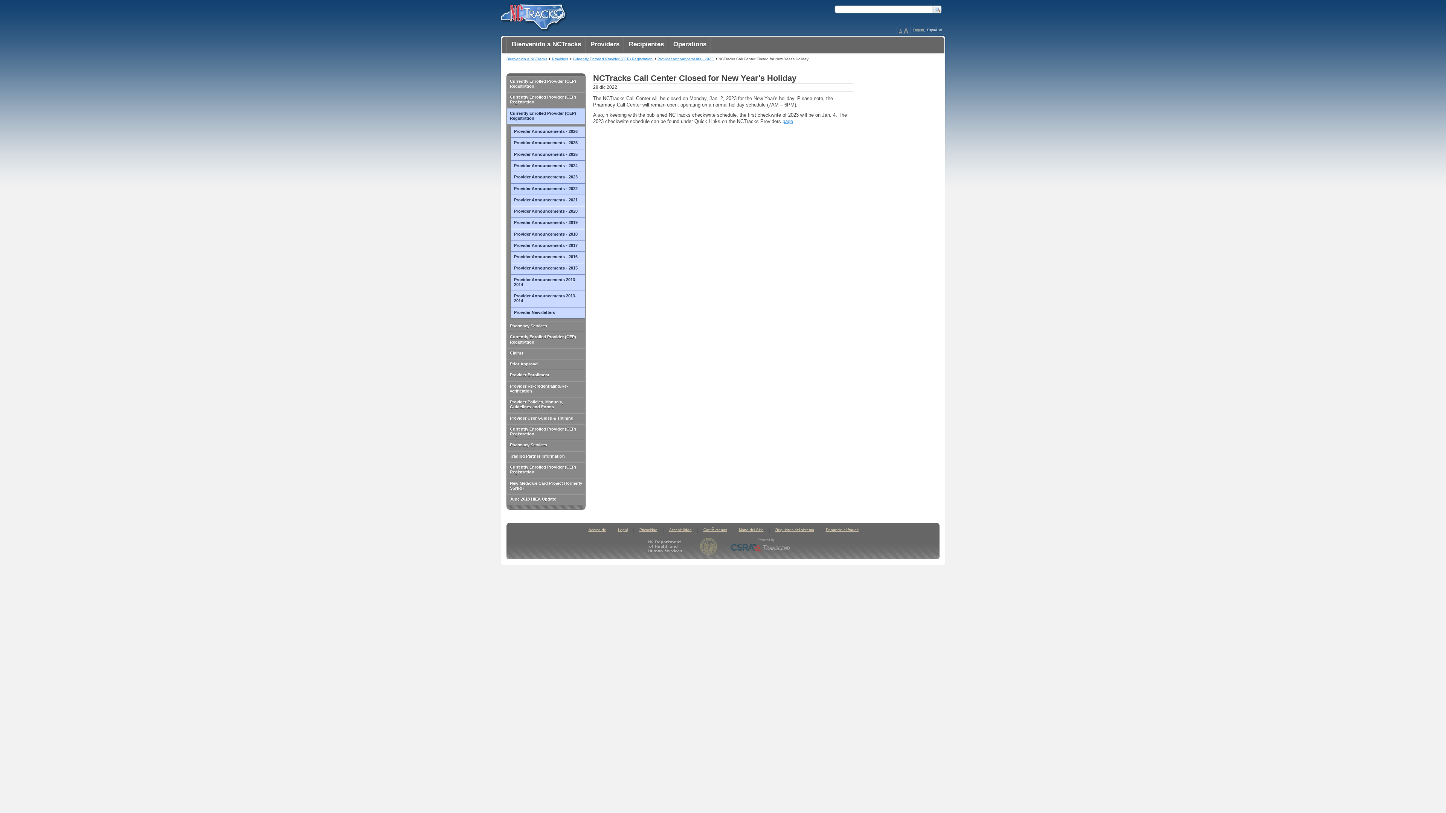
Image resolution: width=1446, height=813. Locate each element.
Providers (560, 59)
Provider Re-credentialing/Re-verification (539, 388)
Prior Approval (524, 364)
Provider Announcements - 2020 (546, 211)
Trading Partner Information (537, 456)
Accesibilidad (680, 530)
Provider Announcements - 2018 (546, 234)
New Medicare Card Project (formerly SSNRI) (546, 485)
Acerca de (597, 530)
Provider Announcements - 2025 (546, 142)
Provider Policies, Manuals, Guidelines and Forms (536, 404)
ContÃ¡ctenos (715, 530)
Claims (516, 353)
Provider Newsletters (534, 312)
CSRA (761, 546)
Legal (623, 530)
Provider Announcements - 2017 (546, 245)
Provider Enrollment (529, 375)
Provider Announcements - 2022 (546, 188)
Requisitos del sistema (794, 530)
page (787, 121)
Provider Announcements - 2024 (546, 165)
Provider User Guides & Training (542, 418)
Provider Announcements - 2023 (546, 177)
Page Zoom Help (904, 31)
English (918, 30)
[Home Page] (532, 15)
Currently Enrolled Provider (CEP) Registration (543, 83)
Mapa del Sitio (751, 530)
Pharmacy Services (528, 326)
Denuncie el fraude (842, 530)
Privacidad (648, 530)
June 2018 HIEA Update (533, 499)
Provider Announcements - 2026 (546, 131)
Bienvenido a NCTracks (526, 59)
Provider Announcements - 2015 (546, 268)
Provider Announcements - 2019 (546, 222)
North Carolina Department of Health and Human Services (666, 546)
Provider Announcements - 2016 (546, 256)
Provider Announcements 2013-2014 (545, 282)
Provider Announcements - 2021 (546, 200)
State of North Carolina (708, 546)
